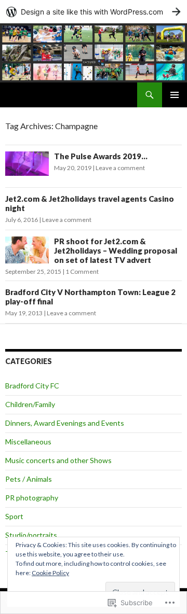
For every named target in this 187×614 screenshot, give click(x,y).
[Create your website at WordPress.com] (93, 11)
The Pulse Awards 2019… (101, 156)
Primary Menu (174, 94)
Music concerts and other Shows (58, 460)
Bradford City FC (32, 385)
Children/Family (30, 404)
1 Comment (82, 271)
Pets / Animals (28, 479)
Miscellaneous (28, 441)
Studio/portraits (31, 535)
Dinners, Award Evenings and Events (64, 422)
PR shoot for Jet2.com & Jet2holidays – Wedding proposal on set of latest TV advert (115, 250)
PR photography (31, 497)
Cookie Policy (50, 573)
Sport (14, 516)
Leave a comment (120, 168)
